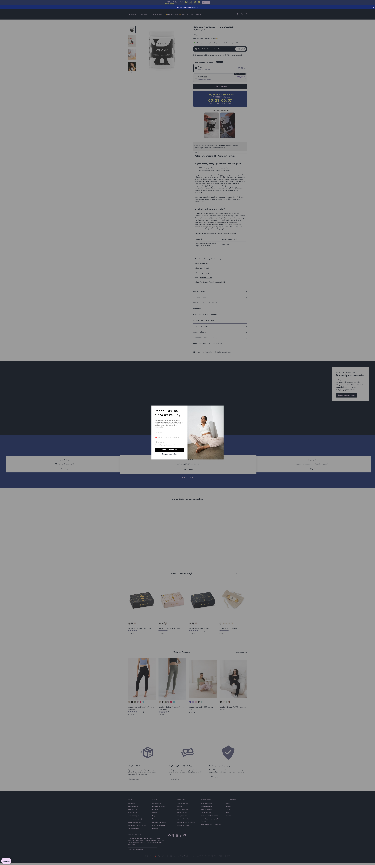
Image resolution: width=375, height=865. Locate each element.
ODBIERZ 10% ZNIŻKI (169, 449)
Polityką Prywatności (169, 445)
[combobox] (158, 437)
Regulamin (167, 444)
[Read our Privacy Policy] (183, 445)
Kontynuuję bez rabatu (169, 454)
